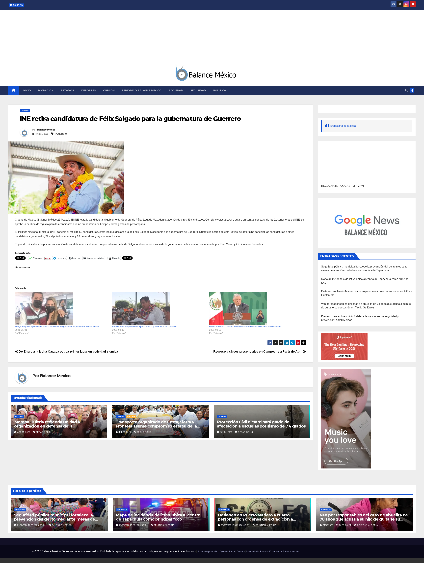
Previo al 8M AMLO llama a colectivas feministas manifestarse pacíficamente (245, 326)
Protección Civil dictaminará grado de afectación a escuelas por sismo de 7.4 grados (261, 424)
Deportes (88, 90)
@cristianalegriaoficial (343, 125)
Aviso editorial (253, 551)
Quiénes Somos (227, 551)
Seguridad (198, 90)
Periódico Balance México (141, 90)
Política (219, 90)
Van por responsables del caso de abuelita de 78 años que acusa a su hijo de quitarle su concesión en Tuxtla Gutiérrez (364, 519)
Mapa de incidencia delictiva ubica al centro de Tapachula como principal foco (158, 517)
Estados (67, 90)
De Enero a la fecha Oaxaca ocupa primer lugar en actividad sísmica (68, 351)
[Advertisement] (212, 39)
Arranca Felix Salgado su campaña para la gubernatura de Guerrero (144, 326)
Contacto (241, 551)
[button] (406, 90)
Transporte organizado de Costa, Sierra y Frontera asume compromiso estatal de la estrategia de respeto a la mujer (156, 426)
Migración (46, 90)
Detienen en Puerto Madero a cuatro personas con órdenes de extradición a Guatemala (255, 519)
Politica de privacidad (207, 551)
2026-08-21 (40, 525)
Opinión (109, 90)
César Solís (43, 432)
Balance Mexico (46, 129)
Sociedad (176, 90)
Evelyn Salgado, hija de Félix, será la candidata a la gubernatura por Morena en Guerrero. (57, 326)
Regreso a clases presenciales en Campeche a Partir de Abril (258, 351)
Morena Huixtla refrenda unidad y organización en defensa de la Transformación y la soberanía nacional (52, 426)
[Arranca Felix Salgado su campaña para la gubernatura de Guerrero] (159, 308)
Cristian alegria (164, 525)
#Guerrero (61, 133)
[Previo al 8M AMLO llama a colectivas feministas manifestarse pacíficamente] (256, 308)
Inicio (27, 90)
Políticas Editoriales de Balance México (279, 551)
